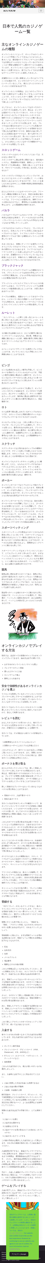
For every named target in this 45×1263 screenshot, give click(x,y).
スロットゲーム (11, 149)
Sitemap (4, 1254)
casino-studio (15, 1260)
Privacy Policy (6, 1252)
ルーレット (8, 312)
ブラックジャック (12, 265)
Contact (4, 1256)
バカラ (6, 210)
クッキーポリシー (15, 1233)
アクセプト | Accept (19, 1254)
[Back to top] (40, 1258)
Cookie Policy (14, 1249)
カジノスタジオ (9, 10)
